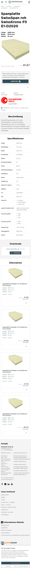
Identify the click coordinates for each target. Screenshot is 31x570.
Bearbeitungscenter (6, 473)
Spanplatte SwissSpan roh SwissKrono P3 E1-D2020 (14, 284)
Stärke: (4, 291)
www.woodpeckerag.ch (7, 479)
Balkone (3, 471)
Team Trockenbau (5, 468)
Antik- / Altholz (6, 504)
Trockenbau (5, 514)
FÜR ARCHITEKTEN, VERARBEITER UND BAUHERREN (15, 535)
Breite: (4, 290)
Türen (3, 499)
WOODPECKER (5, 525)
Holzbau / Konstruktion (8, 507)
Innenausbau (17, 6)
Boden (3, 497)
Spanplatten (4, 8)
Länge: (4, 288)
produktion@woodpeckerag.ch (21, 473)
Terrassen (4, 509)
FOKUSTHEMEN (5, 532)
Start (2, 6)
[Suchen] (6, 2)
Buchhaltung (4, 474)
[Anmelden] (29, 2)
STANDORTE (4, 527)
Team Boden (4, 455)
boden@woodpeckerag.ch (20, 455)
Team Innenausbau (5, 459)
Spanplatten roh (14, 8)
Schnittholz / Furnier (8, 502)
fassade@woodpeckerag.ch (20, 470)
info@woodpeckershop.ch (20, 452)
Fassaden (6, 469)
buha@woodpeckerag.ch (19, 474)
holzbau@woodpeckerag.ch (20, 466)
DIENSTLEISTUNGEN (6, 530)
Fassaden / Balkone (7, 512)
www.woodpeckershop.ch (7, 477)
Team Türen (4, 457)
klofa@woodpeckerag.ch (19, 461)
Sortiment (8, 6)
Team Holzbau (4, 466)
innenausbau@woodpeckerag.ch (21, 459)
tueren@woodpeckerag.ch (20, 457)
